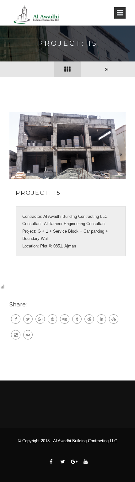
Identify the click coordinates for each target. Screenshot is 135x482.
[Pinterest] (52, 319)
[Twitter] (28, 319)
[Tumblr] (77, 319)
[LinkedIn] (101, 319)
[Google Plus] (40, 319)
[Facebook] (15, 319)
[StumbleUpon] (113, 319)
